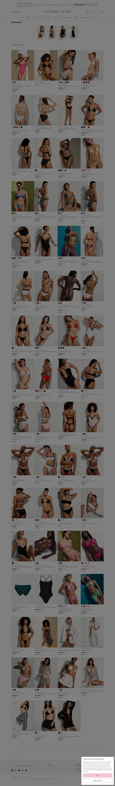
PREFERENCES (97, 780)
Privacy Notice (99, 769)
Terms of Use (108, 769)
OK (98, 775)
